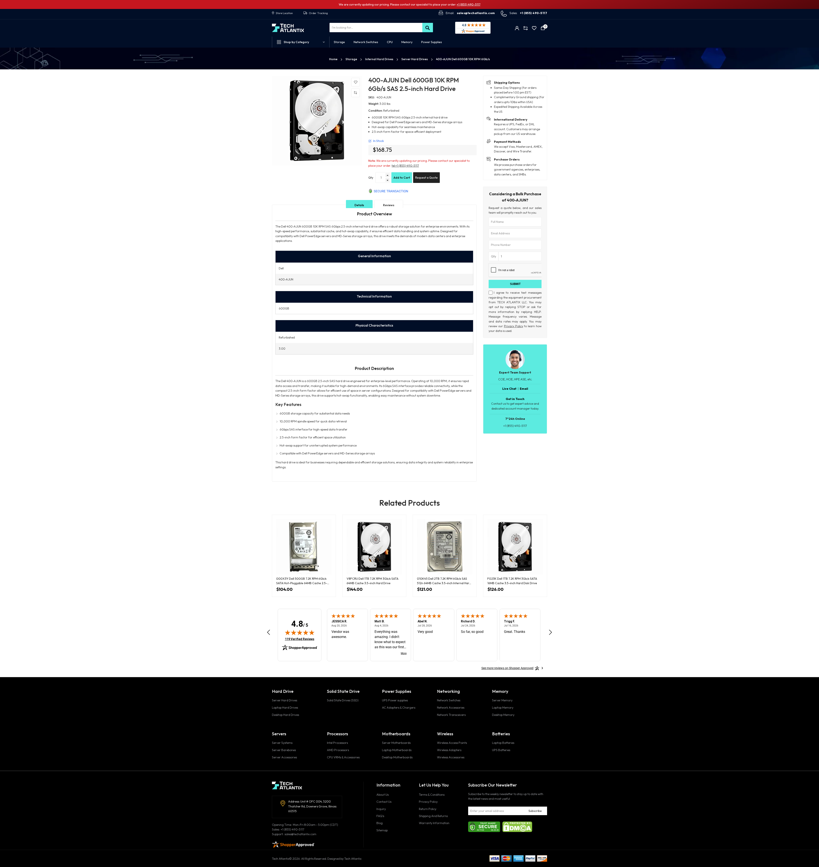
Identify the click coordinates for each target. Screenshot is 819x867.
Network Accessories (450, 707)
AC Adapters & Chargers (398, 707)
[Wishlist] (534, 27)
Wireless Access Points (452, 743)
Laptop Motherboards (396, 750)
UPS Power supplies (395, 700)
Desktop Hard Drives (285, 715)
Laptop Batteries (503, 743)
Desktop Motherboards (397, 757)
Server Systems (282, 743)
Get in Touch (515, 399)
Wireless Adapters (449, 750)
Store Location (284, 13)
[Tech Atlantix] (288, 28)
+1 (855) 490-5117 (469, 4)
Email (524, 389)
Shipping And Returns (433, 816)
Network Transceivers (451, 715)
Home (333, 59)
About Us (382, 795)
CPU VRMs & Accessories (343, 757)
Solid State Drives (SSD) (343, 700)
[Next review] (550, 632)
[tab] (359, 205)
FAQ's (380, 816)
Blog (379, 823)
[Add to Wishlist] (355, 82)
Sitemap (382, 830)
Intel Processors (337, 743)
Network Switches (448, 700)
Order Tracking (318, 13)
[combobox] (381, 27)
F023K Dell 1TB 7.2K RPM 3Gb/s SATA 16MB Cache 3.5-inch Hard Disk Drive (512, 581)
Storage (352, 59)
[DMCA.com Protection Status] (517, 826)
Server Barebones (284, 750)
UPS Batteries (501, 750)
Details (359, 205)
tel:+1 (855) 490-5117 (405, 166)
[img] (300, 632)
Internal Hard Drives (379, 59)
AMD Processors (338, 750)
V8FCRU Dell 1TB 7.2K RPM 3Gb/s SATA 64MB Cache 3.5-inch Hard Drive (372, 581)
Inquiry (381, 809)
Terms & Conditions (431, 795)
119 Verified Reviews (299, 639)
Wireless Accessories (450, 757)
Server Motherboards (396, 743)
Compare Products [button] (525, 27)
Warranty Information (434, 823)
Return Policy (427, 809)
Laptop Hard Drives (285, 707)
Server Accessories (284, 757)
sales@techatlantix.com (476, 13)
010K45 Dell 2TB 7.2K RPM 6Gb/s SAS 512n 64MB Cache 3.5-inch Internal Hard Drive (444, 581)
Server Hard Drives (414, 59)
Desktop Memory (503, 715)
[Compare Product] (355, 93)
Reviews (388, 205)
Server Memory (502, 700)
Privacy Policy (513, 326)
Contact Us (383, 802)
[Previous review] (268, 632)
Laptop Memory (502, 707)
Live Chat (509, 389)
